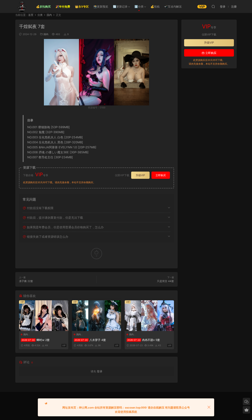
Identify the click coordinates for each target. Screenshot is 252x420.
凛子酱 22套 (26, 281)
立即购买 (161, 175)
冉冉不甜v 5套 (143, 340)
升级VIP (140, 175)
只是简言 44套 (165, 281)
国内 (46, 34)
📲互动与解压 (173, 6)
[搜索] (213, 6)
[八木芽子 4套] (96, 315)
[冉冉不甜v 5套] (149, 315)
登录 (99, 371)
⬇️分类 (139, 6)
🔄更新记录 (120, 6)
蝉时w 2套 (36, 340)
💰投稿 (155, 6)
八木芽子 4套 (90, 340)
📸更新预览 (101, 6)
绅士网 (21, 6)
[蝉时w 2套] (43, 315)
